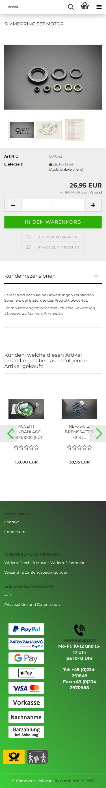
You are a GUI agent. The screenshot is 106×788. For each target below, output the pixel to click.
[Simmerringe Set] (53, 74)
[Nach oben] (90, 779)
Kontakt (11, 522)
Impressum (14, 531)
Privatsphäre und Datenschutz (32, 604)
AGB (8, 595)
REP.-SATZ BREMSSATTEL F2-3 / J (79, 432)
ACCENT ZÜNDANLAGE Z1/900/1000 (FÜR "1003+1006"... (26, 432)
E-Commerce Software (33, 780)
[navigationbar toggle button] (99, 7)
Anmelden (53, 313)
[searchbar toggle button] (71, 7)
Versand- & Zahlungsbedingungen (36, 572)
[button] (8, 433)
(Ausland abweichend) (66, 169)
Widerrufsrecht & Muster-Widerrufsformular (44, 562)
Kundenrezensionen (30, 276)
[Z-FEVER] (11, 7)
